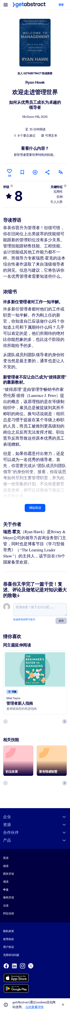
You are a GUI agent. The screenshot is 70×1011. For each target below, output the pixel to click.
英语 (6, 857)
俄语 (6, 881)
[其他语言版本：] (60, 172)
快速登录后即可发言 (24, 619)
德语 (6, 866)
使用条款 (8, 939)
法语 (6, 905)
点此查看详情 (34, 1007)
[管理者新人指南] (35, 669)
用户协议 (8, 946)
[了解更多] (11, 185)
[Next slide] (64, 721)
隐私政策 (8, 931)
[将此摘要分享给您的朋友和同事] (48, 172)
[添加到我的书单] (35, 172)
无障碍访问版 (11, 955)
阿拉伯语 (8, 913)
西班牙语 (8, 873)
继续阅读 (35, 508)
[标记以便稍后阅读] (22, 172)
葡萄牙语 (8, 897)
